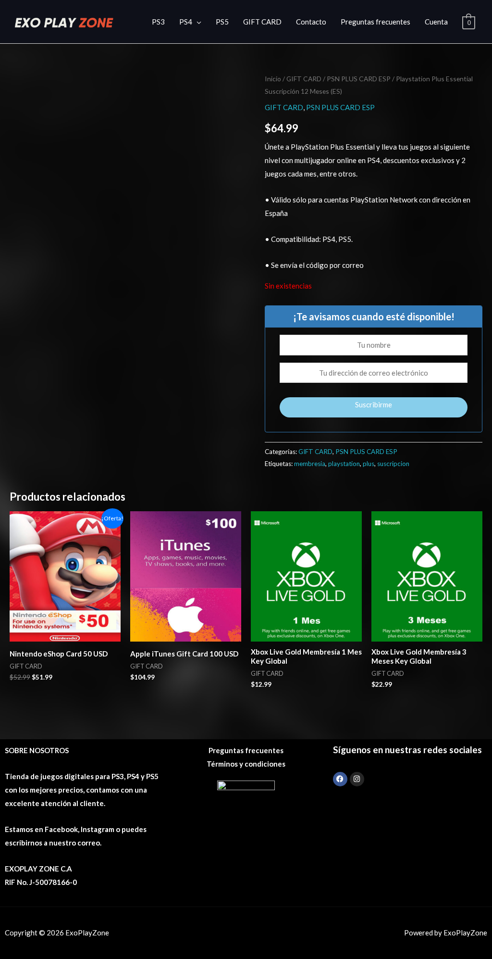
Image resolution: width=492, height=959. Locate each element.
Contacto (311, 21)
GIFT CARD (262, 21)
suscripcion (393, 463)
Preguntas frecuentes (375, 21)
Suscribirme (373, 404)
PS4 (185, 21)
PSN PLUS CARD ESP (359, 79)
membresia (309, 463)
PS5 (222, 21)
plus (368, 463)
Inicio (273, 79)
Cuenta (436, 21)
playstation (344, 463)
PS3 (158, 21)
